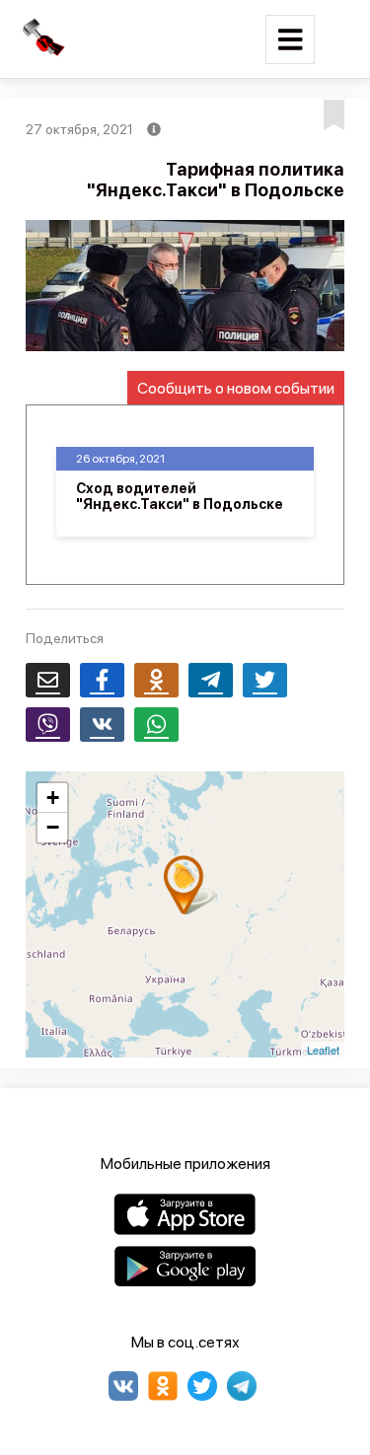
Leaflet (323, 1049)
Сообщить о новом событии (235, 388)
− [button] (52, 827)
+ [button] (52, 797)
